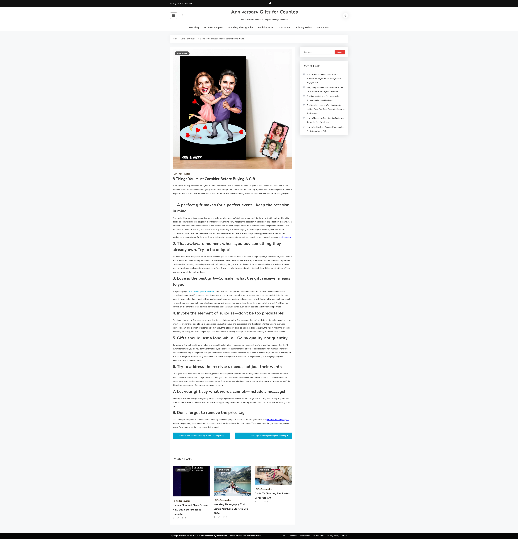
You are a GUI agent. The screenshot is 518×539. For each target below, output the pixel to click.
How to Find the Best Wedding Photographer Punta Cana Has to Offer (325, 129)
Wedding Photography (240, 27)
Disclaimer (323, 27)
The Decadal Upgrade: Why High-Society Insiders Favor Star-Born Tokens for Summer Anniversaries (326, 109)
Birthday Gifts (266, 27)
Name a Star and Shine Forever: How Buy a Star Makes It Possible (191, 510)
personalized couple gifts (277, 419)
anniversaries (285, 237)
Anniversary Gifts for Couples (264, 12)
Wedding (194, 27)
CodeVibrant (255, 536)
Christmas (285, 27)
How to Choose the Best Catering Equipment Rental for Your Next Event (326, 120)
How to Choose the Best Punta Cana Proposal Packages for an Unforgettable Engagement (324, 78)
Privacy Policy (304, 27)
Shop (344, 536)
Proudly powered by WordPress (212, 536)
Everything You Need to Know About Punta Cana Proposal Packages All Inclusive (325, 89)
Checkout (293, 536)
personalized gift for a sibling (201, 291)
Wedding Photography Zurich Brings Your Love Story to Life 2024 (231, 509)
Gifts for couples (213, 27)
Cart (283, 536)
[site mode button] (345, 15)
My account (318, 536)
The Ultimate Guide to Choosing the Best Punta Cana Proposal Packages (324, 98)
